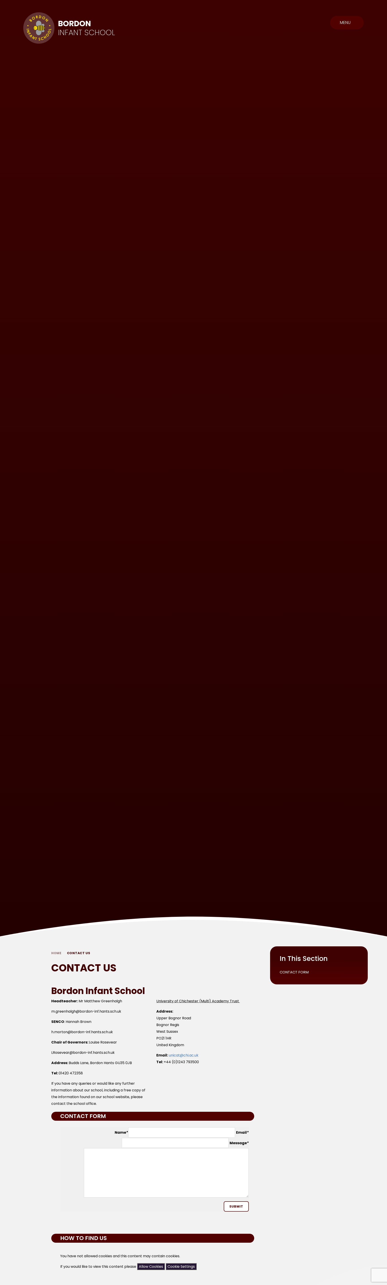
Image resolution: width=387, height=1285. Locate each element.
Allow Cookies (151, 1266)
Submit (236, 1206)
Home (56, 953)
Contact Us (78, 953)
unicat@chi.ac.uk (183, 1055)
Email (242, 1132)
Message (239, 1143)
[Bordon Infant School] (39, 28)
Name (121, 1132)
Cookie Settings (181, 1266)
